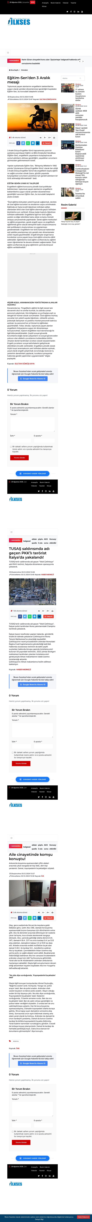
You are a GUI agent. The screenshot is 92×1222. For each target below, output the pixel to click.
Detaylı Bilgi (39, 1219)
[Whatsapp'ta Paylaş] (28, 143)
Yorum (13, 414)
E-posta (38, 436)
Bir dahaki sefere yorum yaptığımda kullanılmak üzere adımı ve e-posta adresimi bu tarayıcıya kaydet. (32, 449)
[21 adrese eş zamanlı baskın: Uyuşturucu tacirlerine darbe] (67, 87)
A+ (49, 137)
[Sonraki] (83, 61)
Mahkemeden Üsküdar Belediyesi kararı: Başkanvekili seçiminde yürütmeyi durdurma (81, 152)
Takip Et (48, 143)
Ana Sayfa (14, 70)
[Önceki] (79, 61)
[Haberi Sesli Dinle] (41, 138)
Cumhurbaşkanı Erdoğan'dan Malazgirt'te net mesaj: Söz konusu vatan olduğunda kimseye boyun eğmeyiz (82, 176)
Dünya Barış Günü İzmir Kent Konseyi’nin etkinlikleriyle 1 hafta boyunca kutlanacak (55, 541)
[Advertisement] (63, 33)
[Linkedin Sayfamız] (78, 11)
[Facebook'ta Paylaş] (18, 143)
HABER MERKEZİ (47, 574)
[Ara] (80, 78)
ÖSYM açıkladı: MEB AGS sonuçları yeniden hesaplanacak (81, 114)
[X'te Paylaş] (23, 143)
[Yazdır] (54, 138)
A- (45, 137)
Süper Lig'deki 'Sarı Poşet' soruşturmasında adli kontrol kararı (82, 132)
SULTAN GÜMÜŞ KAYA (47, 99)
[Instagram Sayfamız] (74, 11)
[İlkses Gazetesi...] (19, 21)
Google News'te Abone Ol (33, 378)
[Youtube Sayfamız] (82, 11)
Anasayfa (45, 3)
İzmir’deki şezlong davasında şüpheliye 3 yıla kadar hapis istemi (42, 541)
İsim (12, 436)
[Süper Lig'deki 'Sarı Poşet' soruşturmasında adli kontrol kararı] (67, 127)
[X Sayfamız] (67, 11)
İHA (42, 876)
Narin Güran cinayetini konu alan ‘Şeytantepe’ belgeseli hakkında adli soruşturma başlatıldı (51, 61)
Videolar (65, 3)
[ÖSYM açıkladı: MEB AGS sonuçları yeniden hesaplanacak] (67, 108)
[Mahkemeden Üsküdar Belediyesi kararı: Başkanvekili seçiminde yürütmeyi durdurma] (67, 144)
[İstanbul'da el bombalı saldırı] (67, 192)
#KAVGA (16, 1041)
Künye (44, 6)
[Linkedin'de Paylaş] (38, 143)
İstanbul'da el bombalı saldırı (80, 195)
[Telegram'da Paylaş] (33, 143)
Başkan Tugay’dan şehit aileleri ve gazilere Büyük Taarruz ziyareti (36, 541)
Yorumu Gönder (19, 458)
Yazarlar (73, 3)
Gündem (24, 70)
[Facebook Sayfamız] (70, 11)
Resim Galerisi (55, 3)
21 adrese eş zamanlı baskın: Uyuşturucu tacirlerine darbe (80, 94)
